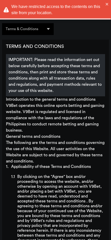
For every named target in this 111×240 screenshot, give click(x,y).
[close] (107, 4)
